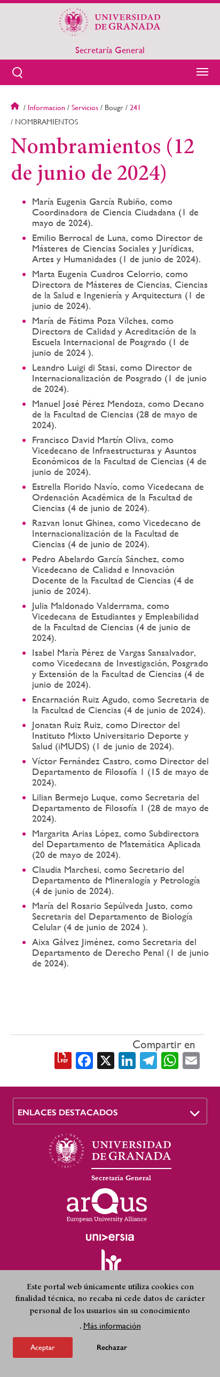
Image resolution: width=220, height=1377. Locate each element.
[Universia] (110, 1237)
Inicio (16, 107)
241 (135, 107)
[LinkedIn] (127, 1060)
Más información (112, 1326)
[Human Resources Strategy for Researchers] (110, 1265)
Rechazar (112, 1347)
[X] (105, 1060)
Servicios (85, 107)
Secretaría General (110, 50)
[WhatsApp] (169, 1060)
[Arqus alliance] (107, 1205)
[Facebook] (84, 1060)
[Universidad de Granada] (110, 21)
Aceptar (42, 1347)
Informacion (46, 107)
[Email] (191, 1060)
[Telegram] (148, 1060)
